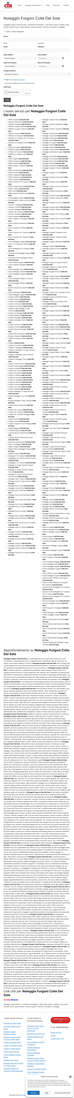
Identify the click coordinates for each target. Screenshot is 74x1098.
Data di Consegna (44, 63)
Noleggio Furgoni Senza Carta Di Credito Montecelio (35, 1028)
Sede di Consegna (10, 63)
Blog (47, 5)
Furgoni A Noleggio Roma (13, 1046)
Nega (46, 1093)
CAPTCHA (7, 87)
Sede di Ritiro (9, 55)
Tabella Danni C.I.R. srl (60, 1020)
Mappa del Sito (56, 1032)
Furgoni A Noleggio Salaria (36, 1069)
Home (20, 5)
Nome (5, 43)
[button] (70, 1077)
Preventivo (56, 5)
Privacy (53, 1035)
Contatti (66, 5)
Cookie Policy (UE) (57, 1039)
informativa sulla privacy (17, 79)
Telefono (41, 47)
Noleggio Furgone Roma (33, 5)
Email (6, 47)
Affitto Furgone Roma (11, 1052)
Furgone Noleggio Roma (12, 1042)
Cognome (41, 43)
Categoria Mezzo (10, 71)
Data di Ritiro (43, 55)
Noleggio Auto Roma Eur (36, 1034)
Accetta (33, 1093)
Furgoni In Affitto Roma (12, 1049)
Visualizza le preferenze (62, 1093)
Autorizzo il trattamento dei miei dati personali (20, 83)
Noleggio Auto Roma (11, 1060)
